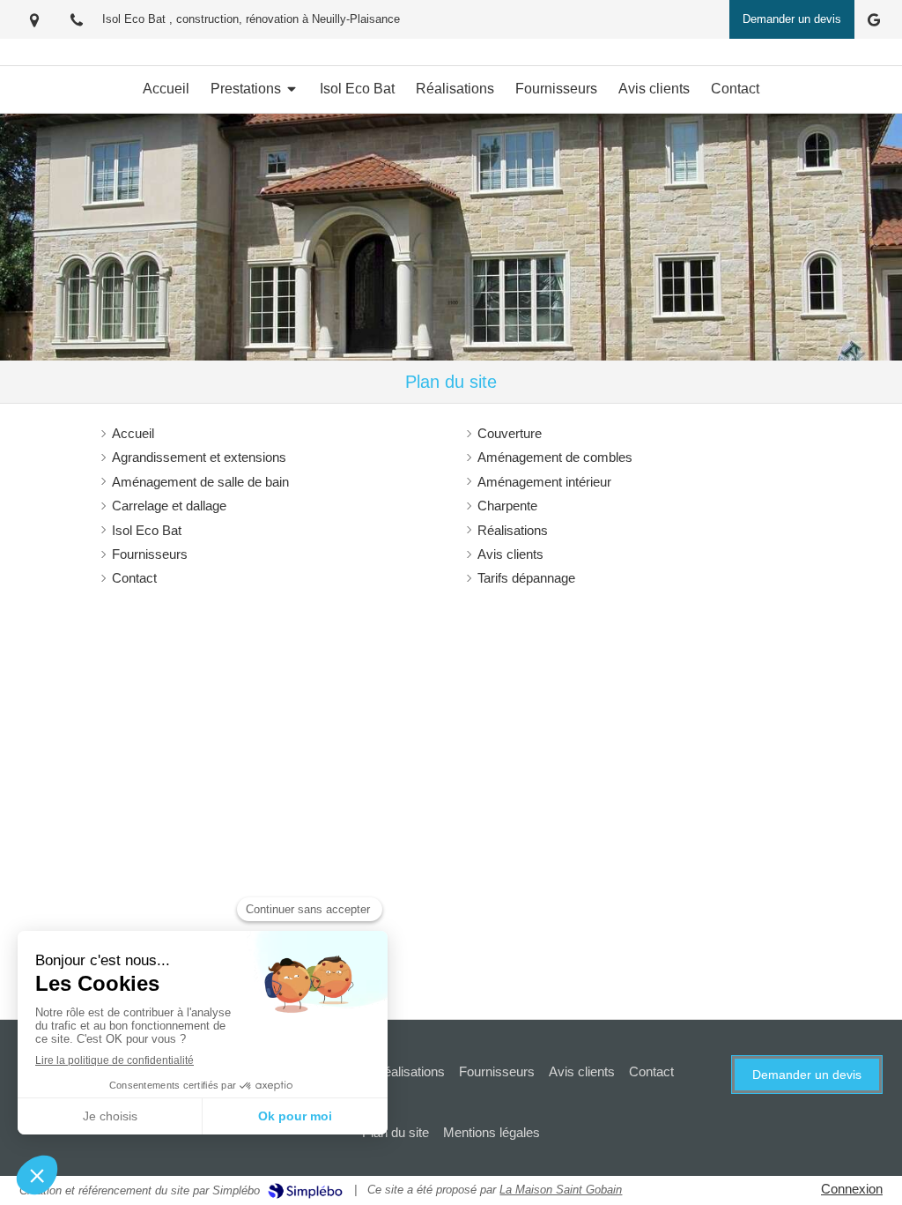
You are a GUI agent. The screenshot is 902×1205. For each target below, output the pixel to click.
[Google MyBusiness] (874, 23)
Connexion (852, 1188)
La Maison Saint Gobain (560, 1189)
